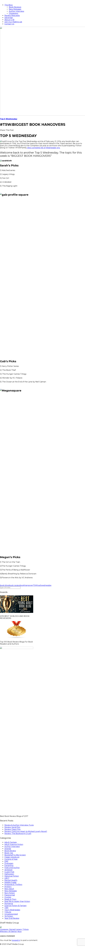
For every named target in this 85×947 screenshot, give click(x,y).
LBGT (6, 878)
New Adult (9, 889)
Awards (7, 849)
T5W (35, 585)
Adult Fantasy (10, 842)
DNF (6, 861)
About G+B (9, 20)
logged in (16, 940)
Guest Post (9, 872)
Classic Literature (11, 857)
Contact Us (9, 24)
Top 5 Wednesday (8, 119)
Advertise (8, 18)
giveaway (8, 870)
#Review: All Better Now (11, 931)
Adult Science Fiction (13, 844)
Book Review (10, 851)
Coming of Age (10, 859)
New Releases (15, 9)
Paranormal (9, 895)
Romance (8, 903)
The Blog (8, 5)
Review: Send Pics (12, 827)
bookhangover (26, 585)
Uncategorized (11, 914)
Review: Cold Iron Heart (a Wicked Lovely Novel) (25, 831)
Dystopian (8, 863)
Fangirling (8, 865)
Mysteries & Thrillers (13, 884)
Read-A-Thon (10, 899)
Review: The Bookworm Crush (17, 833)
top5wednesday (44, 585)
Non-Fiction (9, 893)
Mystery (8, 887)
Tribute (7, 912)
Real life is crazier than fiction (17, 901)
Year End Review (11, 918)
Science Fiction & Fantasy (15, 906)
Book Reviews (15, 7)
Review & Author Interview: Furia (19, 825)
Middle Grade (10, 882)
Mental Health (10, 880)
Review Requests (12, 15)
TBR (6, 908)
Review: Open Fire (12, 829)
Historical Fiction (11, 876)
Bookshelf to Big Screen (15, 855)
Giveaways (13, 13)
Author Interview (16, 11)
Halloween (9, 874)
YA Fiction (8, 916)
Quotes (7, 897)
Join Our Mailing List (13, 22)
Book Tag (8, 853)
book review (14, 585)
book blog (4, 585)
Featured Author (12, 868)
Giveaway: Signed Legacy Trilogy (14, 929)
